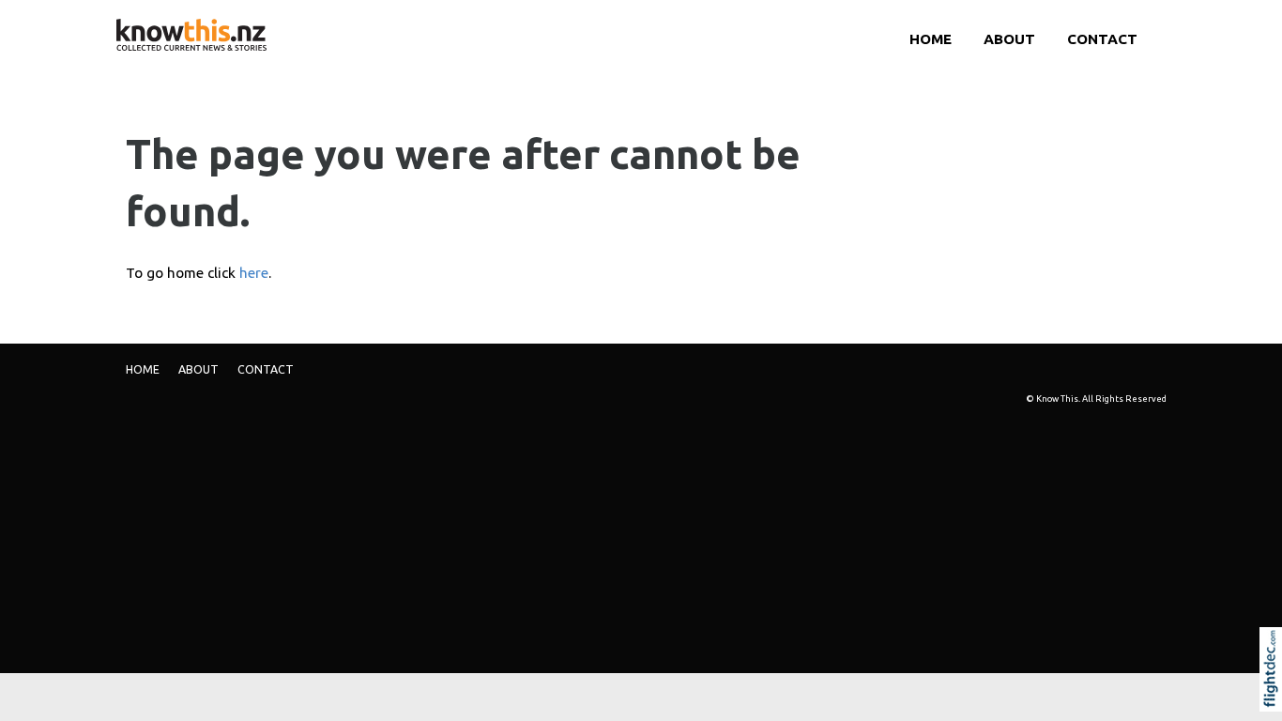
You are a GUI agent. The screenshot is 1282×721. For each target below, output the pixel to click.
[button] (1275, 694)
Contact (1102, 39)
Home (930, 39)
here (253, 273)
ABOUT (1009, 39)
